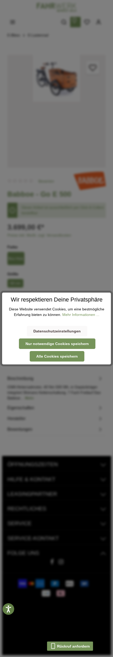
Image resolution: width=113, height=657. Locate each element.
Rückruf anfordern (73, 646)
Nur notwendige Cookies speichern (57, 344)
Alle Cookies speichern (57, 356)
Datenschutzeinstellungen (57, 331)
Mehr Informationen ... (80, 315)
